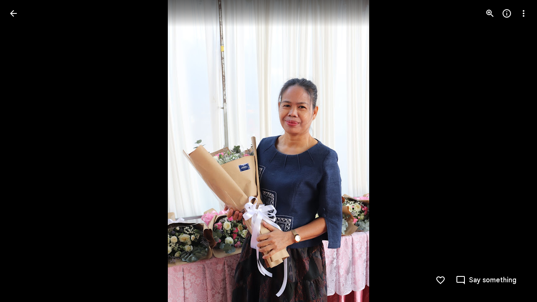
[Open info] (506, 13)
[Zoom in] (490, 13)
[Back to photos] (13, 13)
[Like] (440, 280)
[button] (23, 151)
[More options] (523, 13)
